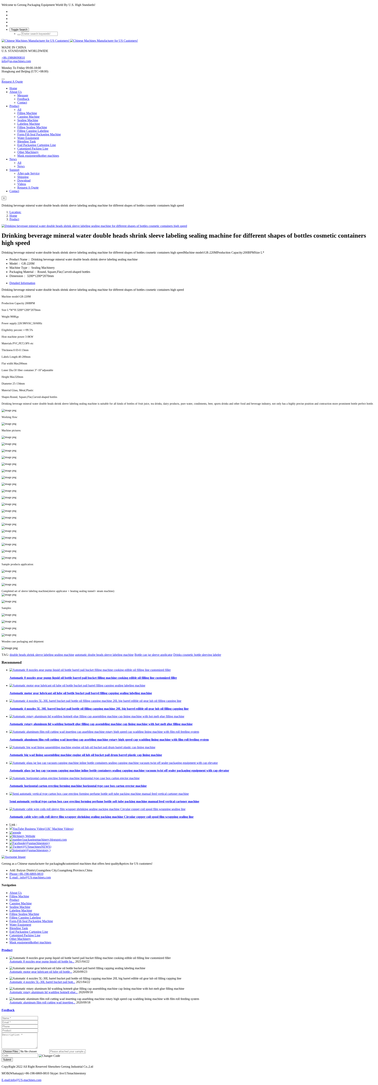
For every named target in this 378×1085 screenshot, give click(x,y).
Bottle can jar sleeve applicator (153, 654)
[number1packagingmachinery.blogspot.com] (38, 839)
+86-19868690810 (13, 57)
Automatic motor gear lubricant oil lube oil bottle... (40, 971)
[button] (49, 1056)
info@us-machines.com (16, 61)
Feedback (8, 1010)
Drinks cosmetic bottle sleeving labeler (197, 654)
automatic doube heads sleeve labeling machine (104, 654)
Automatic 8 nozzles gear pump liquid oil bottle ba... (41, 961)
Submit (7, 1059)
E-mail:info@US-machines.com (21, 1080)
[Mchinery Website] (22, 836)
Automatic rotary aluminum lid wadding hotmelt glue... (43, 992)
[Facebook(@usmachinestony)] (29, 843)
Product (14, 219)
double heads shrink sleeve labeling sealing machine (42, 654)
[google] (15, 832)
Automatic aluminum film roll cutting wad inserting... (42, 1002)
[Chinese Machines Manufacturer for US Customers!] (189, 41)
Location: (15, 212)
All (19, 109)
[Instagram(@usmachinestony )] (29, 850)
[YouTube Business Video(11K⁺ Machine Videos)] (41, 828)
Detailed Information (22, 283)
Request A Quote (12, 81)
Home (13, 88)
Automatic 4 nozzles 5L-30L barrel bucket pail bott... (42, 982)
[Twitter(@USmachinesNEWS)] (30, 846)
